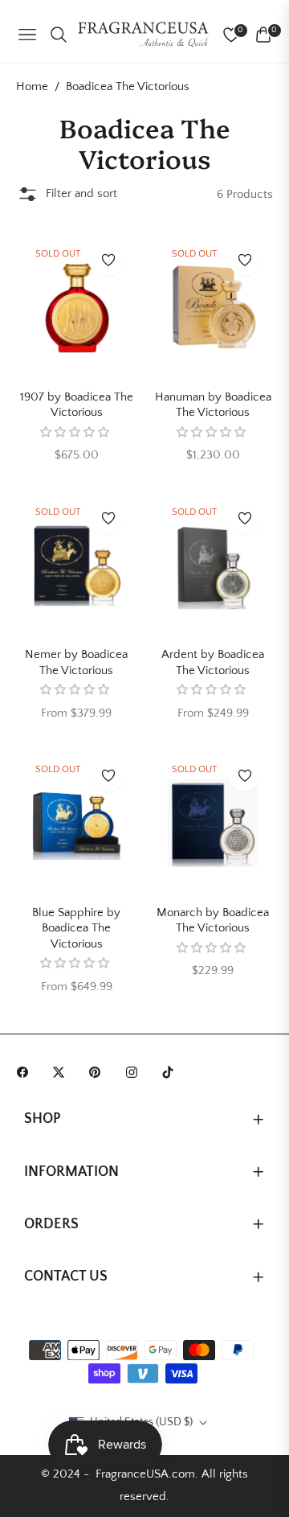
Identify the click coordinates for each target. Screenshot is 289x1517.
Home (32, 86)
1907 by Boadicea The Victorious (76, 405)
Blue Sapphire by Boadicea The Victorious (76, 928)
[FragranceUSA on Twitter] (62, 1071)
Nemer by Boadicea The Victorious (76, 662)
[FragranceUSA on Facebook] (26, 1071)
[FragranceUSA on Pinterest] (98, 1071)
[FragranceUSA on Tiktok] (171, 1071)
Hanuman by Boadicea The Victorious (213, 405)
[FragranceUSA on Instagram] (135, 1071)
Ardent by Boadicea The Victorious (212, 662)
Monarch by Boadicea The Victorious (213, 920)
